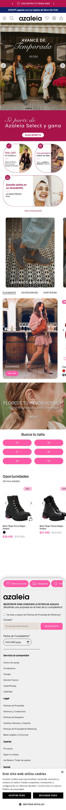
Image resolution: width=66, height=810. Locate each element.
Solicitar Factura (10, 680)
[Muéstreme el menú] (4, 18)
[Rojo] (63, 370)
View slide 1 (28, 108)
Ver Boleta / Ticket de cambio (17, 760)
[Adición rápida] (31, 519)
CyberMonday (9, 686)
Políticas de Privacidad (13, 705)
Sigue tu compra (10, 754)
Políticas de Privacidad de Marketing (20, 729)
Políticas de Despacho (13, 717)
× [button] (62, 772)
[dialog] (33, 789)
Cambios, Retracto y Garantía (16, 723)
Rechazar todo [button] (48, 795)
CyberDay (7, 691)
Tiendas (7, 674)
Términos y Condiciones (14, 711)
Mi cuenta (8, 748)
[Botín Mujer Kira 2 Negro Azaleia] (18, 504)
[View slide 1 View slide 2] (33, 66)
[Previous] (3, 65)
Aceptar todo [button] (17, 795)
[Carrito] (61, 18)
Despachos (43, 584)
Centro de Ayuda (11, 662)
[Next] (62, 65)
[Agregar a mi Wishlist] (7, 517)
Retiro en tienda (19, 584)
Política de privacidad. (13, 789)
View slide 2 (37, 108)
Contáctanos (9, 668)
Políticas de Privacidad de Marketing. (43, 615)
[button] (33, 804)
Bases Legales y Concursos (15, 735)
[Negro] (4, 532)
